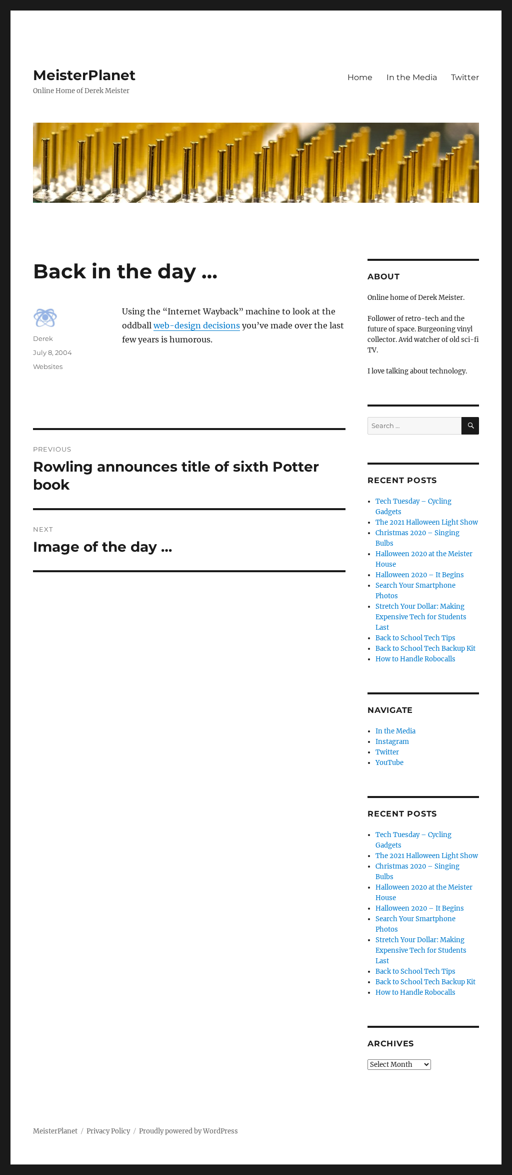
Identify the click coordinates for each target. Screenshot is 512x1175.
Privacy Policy (108, 1131)
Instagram (392, 741)
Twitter (465, 77)
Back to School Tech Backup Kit (426, 648)
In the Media (411, 77)
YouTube (390, 762)
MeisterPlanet (84, 75)
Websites (47, 366)
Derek (43, 338)
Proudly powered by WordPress (188, 1131)
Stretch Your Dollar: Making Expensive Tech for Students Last (421, 617)
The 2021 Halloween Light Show (427, 522)
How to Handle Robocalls (416, 659)
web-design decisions (197, 325)
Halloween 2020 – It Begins (420, 575)
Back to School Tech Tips (416, 638)
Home (360, 77)
